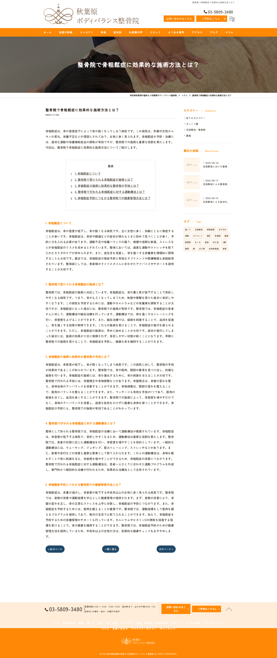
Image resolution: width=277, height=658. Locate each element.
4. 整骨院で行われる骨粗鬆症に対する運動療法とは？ (110, 192)
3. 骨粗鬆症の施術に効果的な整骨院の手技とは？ (107, 185)
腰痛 (188, 135)
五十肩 (202, 248)
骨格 (225, 248)
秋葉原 (218, 235)
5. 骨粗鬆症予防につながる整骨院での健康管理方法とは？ (113, 198)
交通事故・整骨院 (196, 129)
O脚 (224, 242)
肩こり (188, 229)
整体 (226, 235)
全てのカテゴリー (196, 118)
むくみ (198, 242)
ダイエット (198, 235)
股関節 (188, 242)
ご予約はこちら (211, 19)
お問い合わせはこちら (179, 19)
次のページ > (166, 549)
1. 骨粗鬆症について (88, 173)
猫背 (187, 248)
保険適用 (211, 229)
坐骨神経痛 (214, 248)
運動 (187, 235)
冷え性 (216, 242)
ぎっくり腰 (192, 124)
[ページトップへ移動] (229, 609)
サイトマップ (167, 628)
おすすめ (223, 229)
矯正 (209, 235)
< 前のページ (55, 549)
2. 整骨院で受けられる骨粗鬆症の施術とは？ (104, 179)
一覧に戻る (111, 549)
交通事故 (199, 229)
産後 (207, 242)
